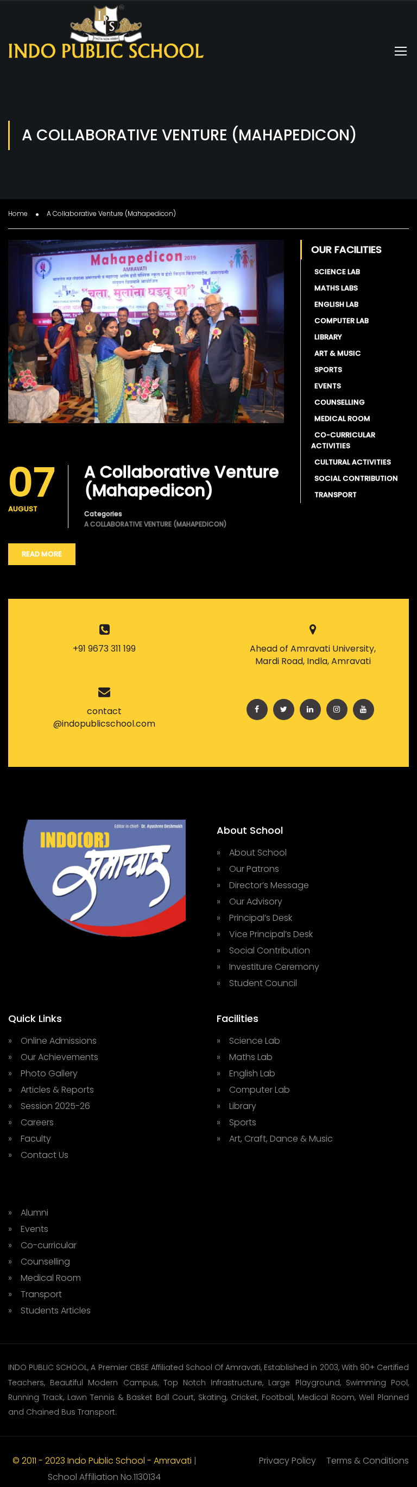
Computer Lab (340, 320)
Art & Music (336, 353)
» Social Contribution (263, 950)
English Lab (334, 304)
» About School (252, 852)
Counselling (338, 402)
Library (326, 337)
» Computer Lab (253, 1089)
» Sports (236, 1122)
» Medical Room (44, 1278)
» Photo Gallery (43, 1073)
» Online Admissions (52, 1040)
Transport (334, 495)
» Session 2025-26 (49, 1106)
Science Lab (335, 272)
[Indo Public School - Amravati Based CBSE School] (106, 36)
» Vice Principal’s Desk (265, 934)
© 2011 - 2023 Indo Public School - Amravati (103, 1460)
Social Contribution (354, 478)
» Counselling (39, 1261)
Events (326, 386)
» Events (28, 1229)
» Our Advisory (249, 901)
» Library (236, 1106)
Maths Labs (334, 288)
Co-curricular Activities (343, 440)
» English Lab (246, 1073)
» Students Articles (49, 1310)
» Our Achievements (53, 1057)
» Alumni (28, 1212)
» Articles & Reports (51, 1089)
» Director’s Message (263, 885)
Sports (326, 369)
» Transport (35, 1294)
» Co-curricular (42, 1245)
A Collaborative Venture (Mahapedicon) (181, 481)
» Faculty (29, 1138)
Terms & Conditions (367, 1460)
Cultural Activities (351, 462)
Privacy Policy (287, 1460)
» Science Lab (248, 1040)
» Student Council (257, 983)
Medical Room (340, 418)
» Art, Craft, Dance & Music (275, 1138)
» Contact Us (38, 1155)
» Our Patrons (248, 869)
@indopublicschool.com (104, 723)
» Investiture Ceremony (268, 967)
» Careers (31, 1122)
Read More (42, 554)
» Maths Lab (245, 1057)
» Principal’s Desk (254, 918)
